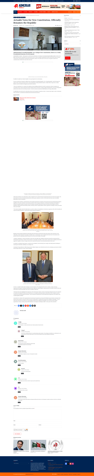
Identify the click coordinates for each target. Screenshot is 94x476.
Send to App (23, 17)
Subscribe (70, 11)
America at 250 (54, 11)
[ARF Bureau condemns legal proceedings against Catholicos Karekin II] (55, 445)
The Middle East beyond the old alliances (38, 451)
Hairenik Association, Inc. (29, 474)
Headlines (18, 17)
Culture (25, 11)
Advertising (75, 474)
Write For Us (70, 474)
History (59, 474)
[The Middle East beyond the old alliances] (38, 445)
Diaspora (20, 11)
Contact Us (78, 474)
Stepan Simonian (22, 351)
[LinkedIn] (23, 306)
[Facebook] (19, 306)
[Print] (35, 306)
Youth (48, 11)
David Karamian (22, 360)
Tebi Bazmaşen (67, 24)
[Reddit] (28, 306)
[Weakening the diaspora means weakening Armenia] (21, 445)
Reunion (66, 18)
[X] (21, 306)
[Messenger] (30, 306)
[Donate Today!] (37, 112)
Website (40, 424)
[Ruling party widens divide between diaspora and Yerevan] (16, 99)
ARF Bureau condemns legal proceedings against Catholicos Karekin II (55, 452)
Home (15, 15)
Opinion (30, 11)
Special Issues (66, 474)
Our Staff (62, 474)
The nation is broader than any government (72, 19)
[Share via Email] (32, 306)
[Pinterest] (26, 306)
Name (14, 420)
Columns (35, 11)
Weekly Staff (16, 25)
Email (14, 424)
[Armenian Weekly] (21, 6)
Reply (19, 326)
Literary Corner (42, 11)
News (15, 11)
